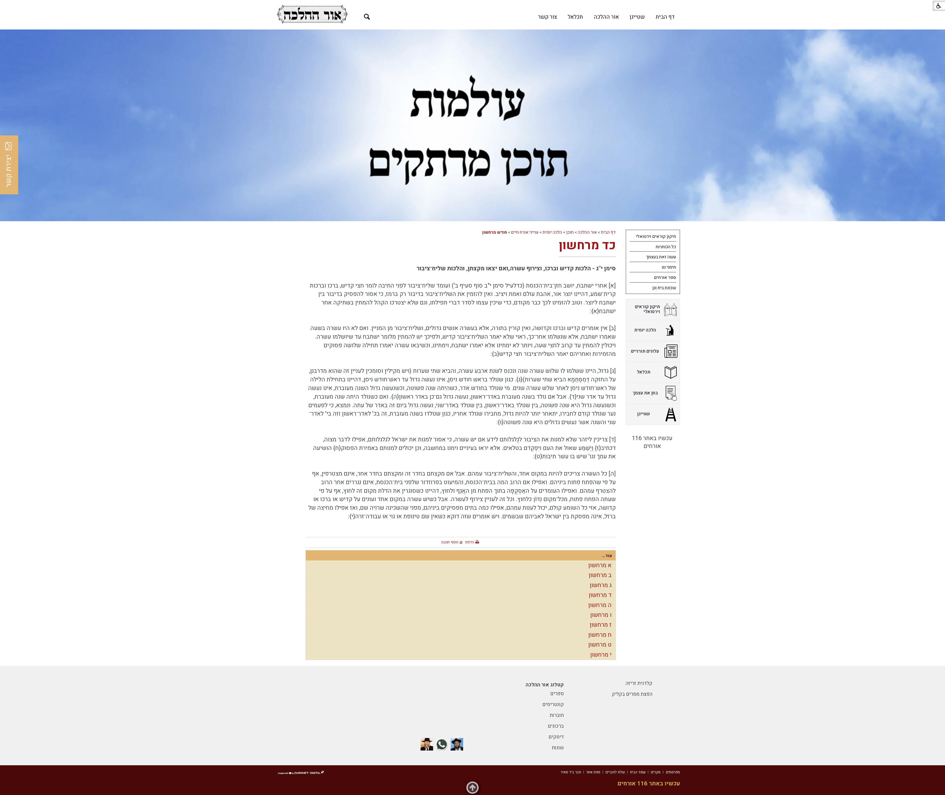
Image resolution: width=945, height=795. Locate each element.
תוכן (570, 232)
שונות (558, 747)
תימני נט (669, 267)
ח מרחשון (600, 635)
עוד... (607, 556)
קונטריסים (553, 704)
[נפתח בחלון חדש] (312, 14)
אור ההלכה (606, 17)
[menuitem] (665, 17)
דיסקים (556, 736)
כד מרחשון (587, 245)
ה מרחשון (600, 605)
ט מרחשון (600, 644)
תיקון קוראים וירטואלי (656, 236)
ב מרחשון (600, 575)
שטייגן (637, 17)
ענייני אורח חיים (524, 232)
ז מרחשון (601, 625)
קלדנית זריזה (639, 683)
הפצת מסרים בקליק (632, 694)
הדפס (469, 542)
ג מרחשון (601, 585)
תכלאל (575, 17)
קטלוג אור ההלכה (545, 684)
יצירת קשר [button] (8, 171)
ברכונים (556, 726)
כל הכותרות (666, 247)
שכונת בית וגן (664, 288)
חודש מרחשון (494, 232)
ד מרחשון (600, 595)
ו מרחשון (601, 615)
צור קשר (547, 17)
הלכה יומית (552, 232)
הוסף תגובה (449, 542)
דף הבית (665, 17)
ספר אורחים (665, 277)
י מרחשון (601, 654)
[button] (367, 17)
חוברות (557, 715)
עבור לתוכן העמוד (472, 5)
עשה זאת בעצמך (661, 257)
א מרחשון (600, 565)
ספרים (557, 693)
